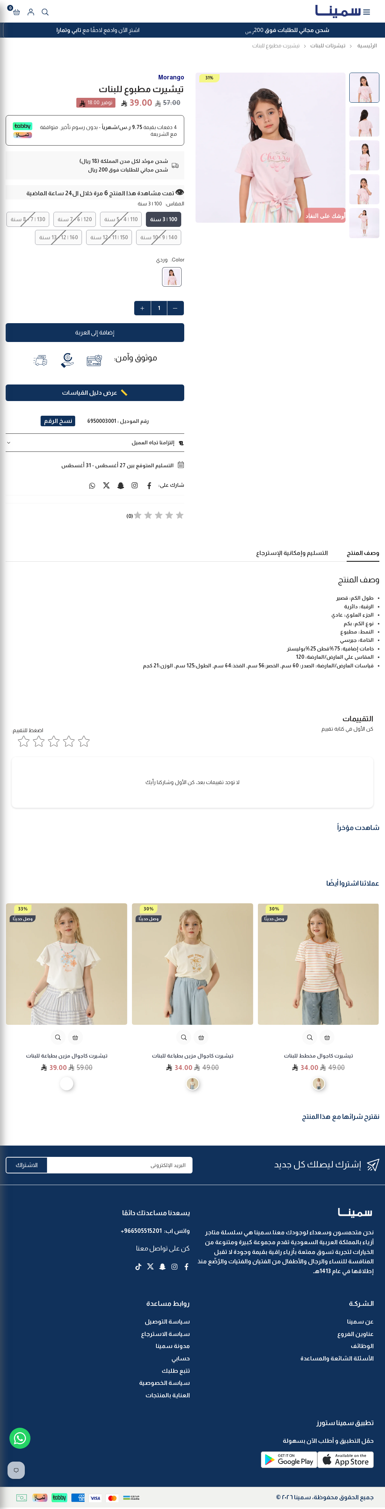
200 (287, 31)
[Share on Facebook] (149, 485)
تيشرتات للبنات (328, 46)
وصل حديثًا (274, 918)
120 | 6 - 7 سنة (75, 219)
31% (209, 78)
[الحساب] (31, 11)
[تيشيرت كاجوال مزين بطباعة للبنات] (192, 964)
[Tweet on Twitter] (106, 485)
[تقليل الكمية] (175, 308)
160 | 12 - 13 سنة (58, 237)
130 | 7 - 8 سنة (28, 219)
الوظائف (362, 1346)
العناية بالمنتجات (168, 1395)
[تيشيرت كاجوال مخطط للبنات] (318, 964)
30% (274, 909)
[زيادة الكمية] (142, 308)
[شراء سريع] (327, 1037)
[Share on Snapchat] (121, 485)
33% (23, 909)
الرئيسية (367, 46)
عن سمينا (360, 1321)
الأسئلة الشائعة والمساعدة (337, 1358)
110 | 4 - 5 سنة (121, 219)
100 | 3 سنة (163, 219)
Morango (171, 77)
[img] (158, 516)
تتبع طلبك (176, 1371)
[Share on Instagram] (135, 485)
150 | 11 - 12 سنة (109, 237)
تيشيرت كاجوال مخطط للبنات (318, 1056)
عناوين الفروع (355, 1334)
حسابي (180, 1358)
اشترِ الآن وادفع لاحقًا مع (97, 30)
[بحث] (45, 11)
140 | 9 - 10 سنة (158, 237)
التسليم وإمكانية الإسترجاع (292, 553)
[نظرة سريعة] (309, 1037)
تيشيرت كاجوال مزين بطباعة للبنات (192, 1056)
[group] (271, 148)
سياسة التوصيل (167, 1321)
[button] (16, 11)
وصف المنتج (363, 553)
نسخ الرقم (58, 421)
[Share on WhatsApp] (92, 485)
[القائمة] (366, 11)
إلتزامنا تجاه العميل (153, 442)
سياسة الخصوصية (164, 1383)
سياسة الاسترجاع (165, 1334)
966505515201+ (141, 1231)
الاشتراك (27, 1165)
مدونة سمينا (173, 1346)
